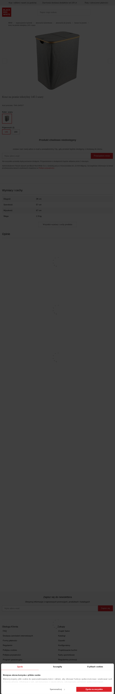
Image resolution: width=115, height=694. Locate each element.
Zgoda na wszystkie (94, 689)
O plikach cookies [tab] (95, 667)
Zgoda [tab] (20, 667)
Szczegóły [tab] (57, 667)
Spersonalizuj (56, 689)
